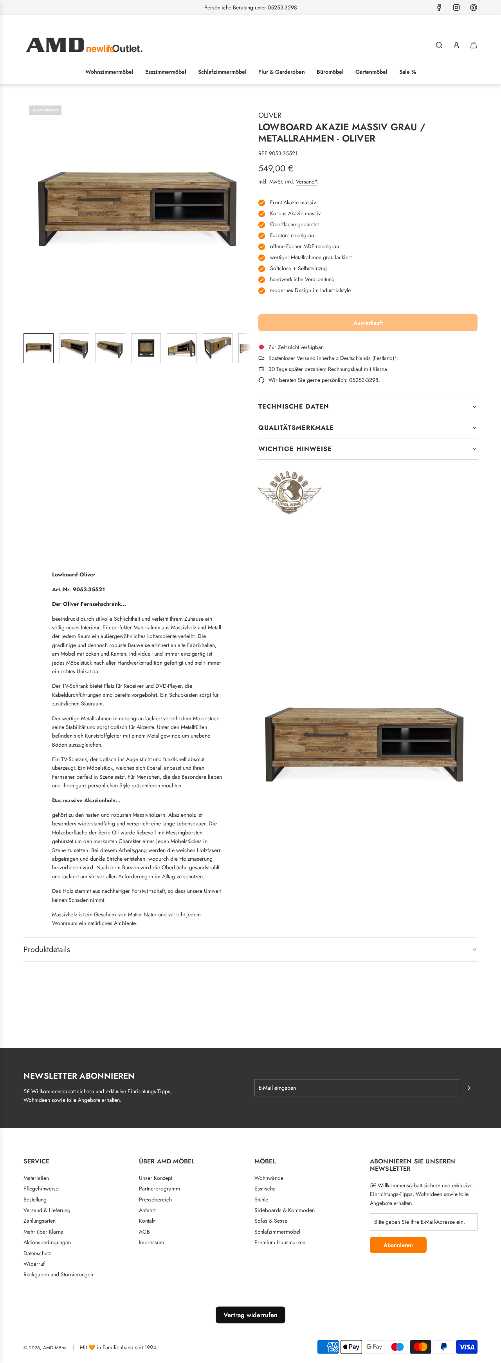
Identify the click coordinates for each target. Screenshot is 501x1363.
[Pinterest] (473, 7)
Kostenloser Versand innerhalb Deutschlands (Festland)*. (333, 358)
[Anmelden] (456, 45)
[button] (29, 213)
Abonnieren (398, 1245)
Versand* (306, 181)
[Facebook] (439, 7)
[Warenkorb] (473, 45)
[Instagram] (456, 7)
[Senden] (469, 1087)
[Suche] (439, 45)
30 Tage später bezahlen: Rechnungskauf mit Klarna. (329, 369)
